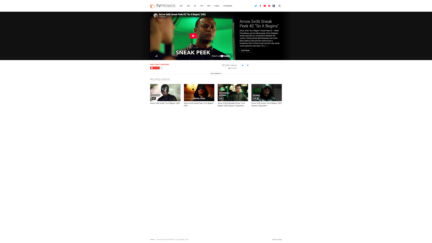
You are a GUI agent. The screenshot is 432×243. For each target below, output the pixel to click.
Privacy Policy (277, 239)
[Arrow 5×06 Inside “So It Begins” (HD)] (165, 92)
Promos (165, 6)
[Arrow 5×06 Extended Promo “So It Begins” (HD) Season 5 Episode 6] (233, 92)
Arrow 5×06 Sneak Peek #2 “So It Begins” (259, 23)
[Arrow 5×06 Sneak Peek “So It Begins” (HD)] (199, 92)
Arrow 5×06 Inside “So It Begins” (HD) (165, 103)
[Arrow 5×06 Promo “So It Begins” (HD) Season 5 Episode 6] (266, 92)
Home (152, 239)
